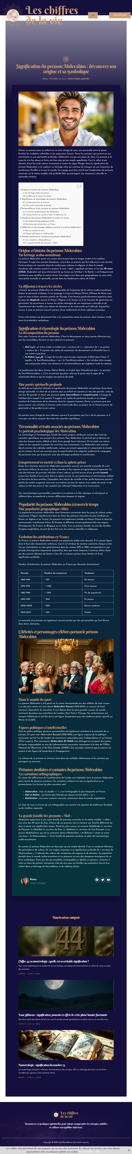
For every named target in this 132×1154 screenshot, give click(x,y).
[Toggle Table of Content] (78, 186)
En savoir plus (86, 1152)
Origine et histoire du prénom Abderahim (40, 190)
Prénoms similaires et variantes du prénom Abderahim (46, 237)
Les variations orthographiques (38, 240)
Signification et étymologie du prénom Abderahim (44, 199)
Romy (21, 1077)
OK (97, 1152)
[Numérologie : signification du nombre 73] (66, 1045)
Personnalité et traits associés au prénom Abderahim (45, 208)
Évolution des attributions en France (40, 224)
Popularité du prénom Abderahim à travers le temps (45, 218)
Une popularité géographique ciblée (39, 221)
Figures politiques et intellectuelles (40, 233)
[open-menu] (93, 15)
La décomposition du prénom (37, 202)
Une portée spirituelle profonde (38, 205)
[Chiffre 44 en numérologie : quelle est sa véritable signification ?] (66, 941)
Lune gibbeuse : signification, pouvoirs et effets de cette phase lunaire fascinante (62, 1015)
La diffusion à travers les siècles (38, 196)
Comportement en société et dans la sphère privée (46, 215)
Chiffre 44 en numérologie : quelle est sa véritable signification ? (53, 961)
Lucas (21, 974)
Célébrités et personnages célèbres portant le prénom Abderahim (51, 227)
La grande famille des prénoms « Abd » (42, 243)
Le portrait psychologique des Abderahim (42, 212)
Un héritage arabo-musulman (37, 193)
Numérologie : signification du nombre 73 (41, 1065)
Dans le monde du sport (35, 230)
